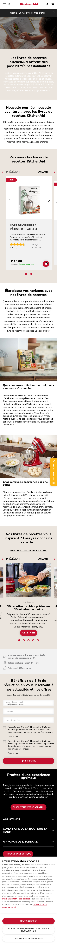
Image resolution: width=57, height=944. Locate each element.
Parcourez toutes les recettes (28, 551)
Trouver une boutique (18, 854)
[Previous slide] (9, 200)
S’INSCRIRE (30, 761)
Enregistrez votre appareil (28, 807)
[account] (47, 4)
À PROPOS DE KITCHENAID (20, 841)
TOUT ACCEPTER (28, 921)
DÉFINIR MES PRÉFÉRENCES (28, 938)
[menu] (4, 4)
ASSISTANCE (11, 819)
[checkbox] (4, 727)
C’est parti (28, 633)
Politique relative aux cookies (16, 899)
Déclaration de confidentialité (36, 695)
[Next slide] (49, 200)
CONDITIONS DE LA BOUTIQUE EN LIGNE (25, 830)
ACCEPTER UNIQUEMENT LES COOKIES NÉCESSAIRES (28, 929)
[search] (10, 4)
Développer (13, 737)
